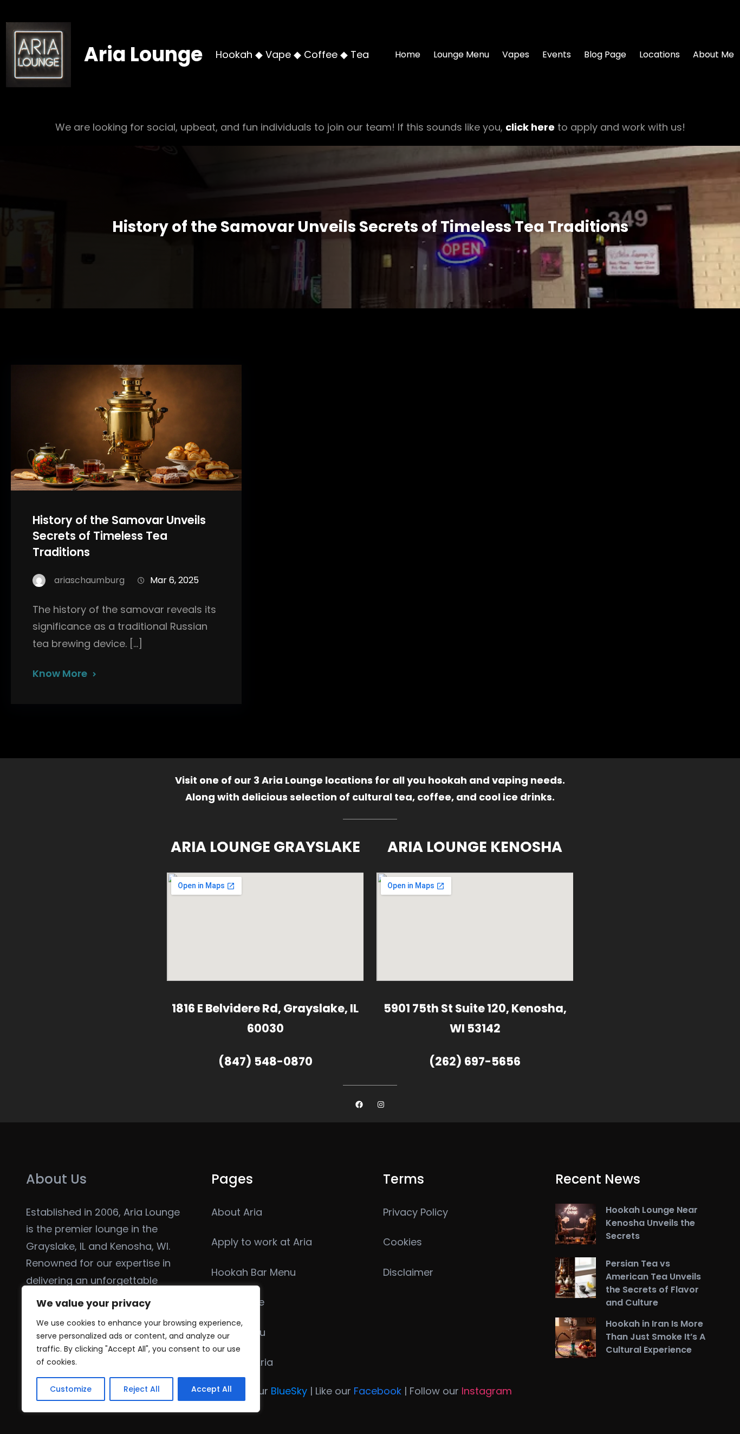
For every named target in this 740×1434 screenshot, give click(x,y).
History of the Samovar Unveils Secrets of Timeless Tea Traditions (119, 535)
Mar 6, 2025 (174, 580)
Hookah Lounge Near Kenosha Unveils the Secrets (652, 1223)
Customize (71, 1389)
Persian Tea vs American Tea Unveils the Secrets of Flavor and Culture (653, 1283)
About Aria (236, 1212)
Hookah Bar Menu (253, 1272)
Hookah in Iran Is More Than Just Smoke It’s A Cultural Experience (655, 1336)
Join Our (267, 1391)
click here (530, 127)
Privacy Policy (415, 1212)
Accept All (211, 1389)
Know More (60, 673)
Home (407, 54)
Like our (358, 1391)
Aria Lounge (143, 54)
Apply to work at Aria (261, 1242)
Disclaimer (408, 1272)
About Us (56, 1179)
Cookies (402, 1242)
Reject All (142, 1389)
